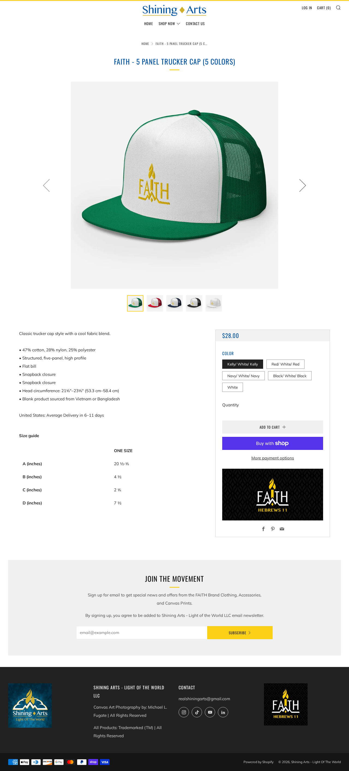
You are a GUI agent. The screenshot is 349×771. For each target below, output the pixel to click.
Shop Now (167, 23)
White (232, 387)
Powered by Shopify (258, 762)
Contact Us (195, 23)
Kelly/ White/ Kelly (242, 364)
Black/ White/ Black (289, 375)
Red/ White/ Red (285, 364)
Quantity (230, 404)
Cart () (324, 7)
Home (148, 23)
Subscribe (237, 632)
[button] (135, 303)
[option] (174, 185)
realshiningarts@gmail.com (204, 698)
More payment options (272, 458)
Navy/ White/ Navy (243, 375)
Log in (307, 7)
